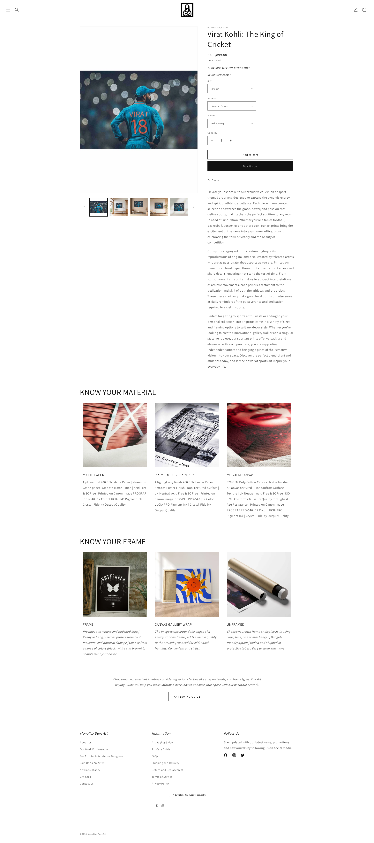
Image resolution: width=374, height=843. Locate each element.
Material (211, 98)
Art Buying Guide (162, 742)
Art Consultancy (90, 769)
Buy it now (250, 166)
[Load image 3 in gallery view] (139, 207)
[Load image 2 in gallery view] (118, 207)
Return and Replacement (167, 769)
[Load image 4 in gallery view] (159, 207)
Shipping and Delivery (165, 763)
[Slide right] (193, 207)
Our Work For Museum (94, 749)
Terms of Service (162, 776)
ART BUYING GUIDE (187, 696)
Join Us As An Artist (92, 763)
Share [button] (215, 180)
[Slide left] (84, 207)
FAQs (155, 756)
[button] (8, 9)
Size (209, 81)
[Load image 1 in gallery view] (98, 207)
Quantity (212, 132)
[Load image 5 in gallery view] (179, 207)
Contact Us (87, 783)
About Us (86, 742)
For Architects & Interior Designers (101, 756)
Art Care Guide (161, 749)
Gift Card (85, 776)
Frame (210, 115)
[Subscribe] (217, 805)
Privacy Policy (160, 783)
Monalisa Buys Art (97, 834)
